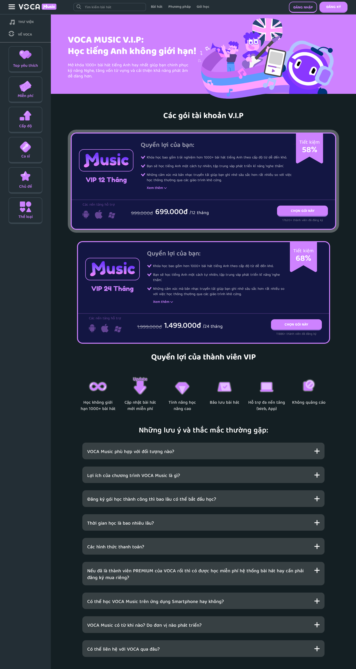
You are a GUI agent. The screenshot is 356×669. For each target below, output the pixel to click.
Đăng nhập (303, 8)
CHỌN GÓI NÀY (302, 211)
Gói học (203, 7)
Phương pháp (179, 7)
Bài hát (157, 7)
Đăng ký (333, 7)
